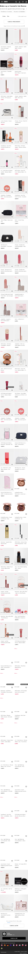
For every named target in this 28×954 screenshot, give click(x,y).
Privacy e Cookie (24, 951)
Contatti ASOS (17, 951)
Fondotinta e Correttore (6, 11)
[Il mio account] (19, 1)
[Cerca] (16, 1)
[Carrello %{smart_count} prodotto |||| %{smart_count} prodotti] (26, 1)
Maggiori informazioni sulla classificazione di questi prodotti (13, 26)
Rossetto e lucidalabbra (19, 11)
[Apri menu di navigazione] (2, 1)
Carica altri (14, 925)
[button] (2, 945)
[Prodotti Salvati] (23, 1)
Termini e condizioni (23, 953)
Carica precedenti (14, 21)
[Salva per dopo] (12, 43)
